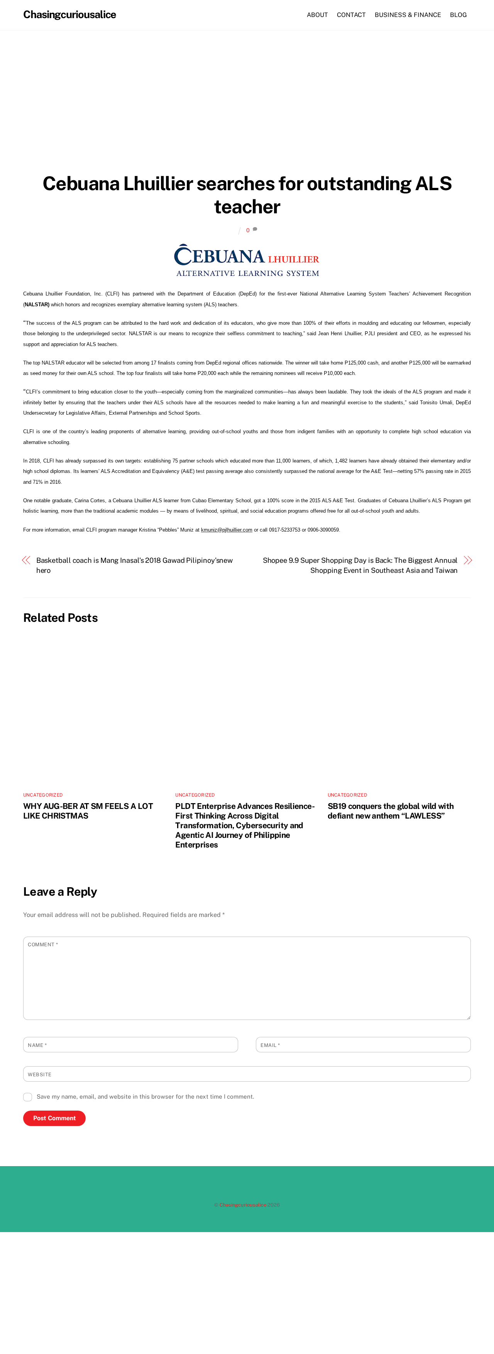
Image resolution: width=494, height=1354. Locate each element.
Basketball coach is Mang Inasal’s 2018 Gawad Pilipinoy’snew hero (134, 565)
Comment (43, 944)
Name (37, 1045)
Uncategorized (43, 795)
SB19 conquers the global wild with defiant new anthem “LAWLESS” (391, 811)
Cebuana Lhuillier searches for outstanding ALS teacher (247, 195)
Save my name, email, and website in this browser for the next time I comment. (145, 1096)
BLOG (458, 15)
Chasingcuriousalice (243, 1205)
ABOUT (317, 15)
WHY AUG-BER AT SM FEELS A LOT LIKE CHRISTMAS (88, 811)
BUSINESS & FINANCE (408, 15)
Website (40, 1074)
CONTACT (351, 15)
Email (270, 1045)
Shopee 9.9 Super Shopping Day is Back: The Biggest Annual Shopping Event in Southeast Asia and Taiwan (360, 565)
